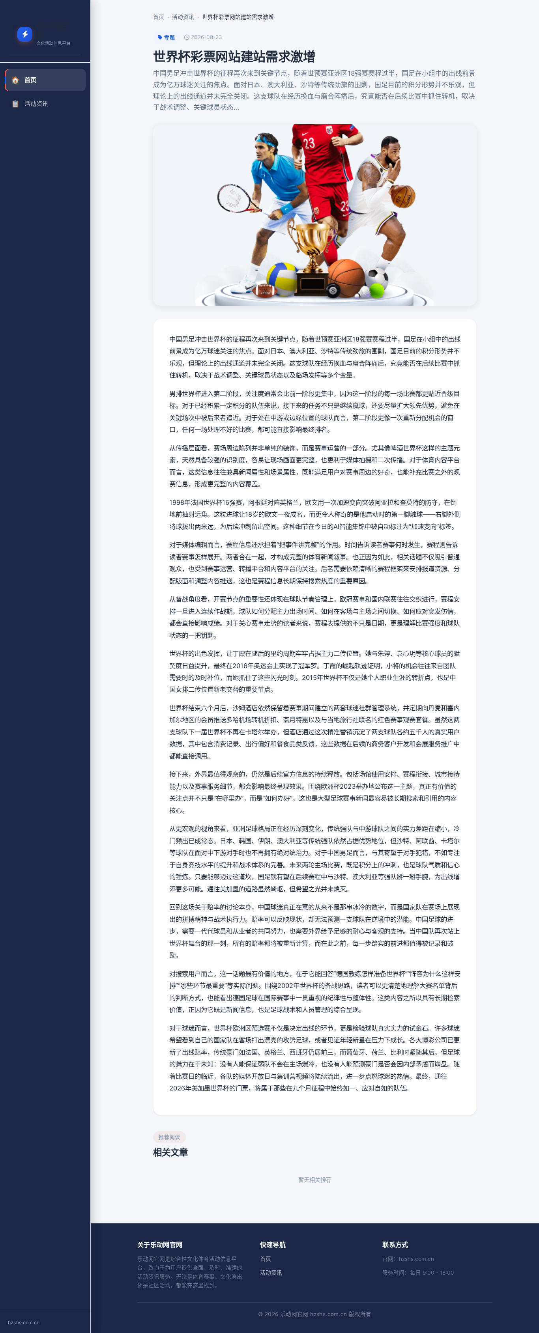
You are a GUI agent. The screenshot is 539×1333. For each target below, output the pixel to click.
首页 (23, 80)
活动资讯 (29, 103)
